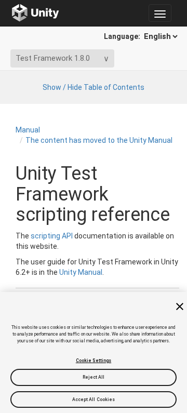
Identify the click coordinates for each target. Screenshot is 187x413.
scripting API (52, 236)
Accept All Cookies (93, 399)
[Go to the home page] (35, 13)
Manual (28, 130)
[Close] (179, 306)
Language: (123, 36)
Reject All (94, 377)
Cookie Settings (93, 360)
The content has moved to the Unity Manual (98, 140)
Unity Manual (80, 272)
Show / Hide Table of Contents (93, 87)
